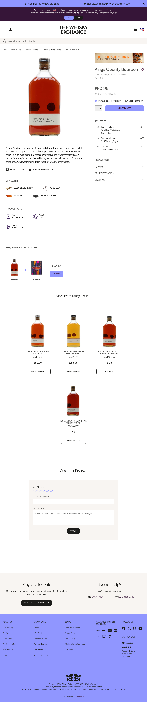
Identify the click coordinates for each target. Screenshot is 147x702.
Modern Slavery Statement (75, 644)
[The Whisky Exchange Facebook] (123, 628)
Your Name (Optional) (41, 496)
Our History (7, 633)
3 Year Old (18, 217)
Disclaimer (100, 180)
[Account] (10, 30)
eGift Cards (38, 633)
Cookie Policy (70, 639)
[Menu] (4, 30)
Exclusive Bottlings (41, 644)
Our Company (8, 628)
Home (5, 50)
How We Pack (102, 160)
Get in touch (97, 596)
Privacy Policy (70, 633)
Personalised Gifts (40, 639)
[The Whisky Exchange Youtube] (140, 628)
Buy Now (56, 274)
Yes (68, 18)
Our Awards (7, 639)
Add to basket (37, 371)
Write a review (38, 508)
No (78, 18)
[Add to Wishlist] (142, 69)
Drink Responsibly (104, 173)
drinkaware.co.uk (80, 696)
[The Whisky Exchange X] (129, 628)
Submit (73, 531)
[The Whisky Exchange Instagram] (134, 628)
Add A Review (38, 487)
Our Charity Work (9, 644)
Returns (99, 167)
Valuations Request (41, 655)
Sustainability (8, 650)
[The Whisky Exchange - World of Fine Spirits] (73, 30)
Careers (5, 655)
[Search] (5, 41)
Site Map (37, 628)
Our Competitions (40, 650)
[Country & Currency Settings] (142, 30)
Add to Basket (124, 108)
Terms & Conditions (72, 628)
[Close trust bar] (144, 3)
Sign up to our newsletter (36, 603)
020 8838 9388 (126, 596)
